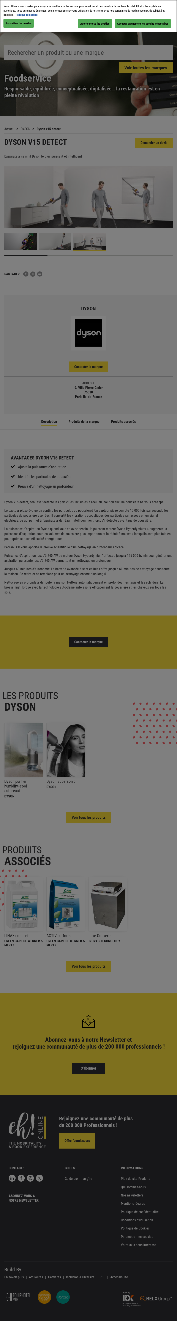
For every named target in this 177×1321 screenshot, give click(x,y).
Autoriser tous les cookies (94, 23)
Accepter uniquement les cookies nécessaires (142, 23)
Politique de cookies (27, 14)
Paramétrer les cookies (19, 23)
